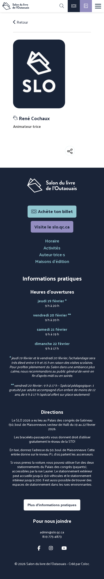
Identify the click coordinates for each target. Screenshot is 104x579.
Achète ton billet (55, 211)
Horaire (52, 240)
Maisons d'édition (52, 261)
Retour (22, 22)
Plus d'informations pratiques (52, 505)
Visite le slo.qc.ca (52, 227)
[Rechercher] (62, 6)
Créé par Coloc (79, 564)
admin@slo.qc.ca (52, 532)
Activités (52, 247)
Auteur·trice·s (52, 254)
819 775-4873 (52, 536)
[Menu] (98, 6)
